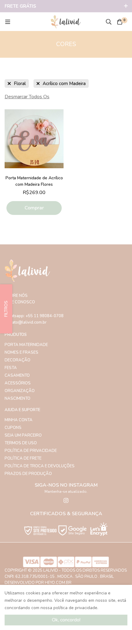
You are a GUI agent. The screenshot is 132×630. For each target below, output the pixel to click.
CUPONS (13, 427)
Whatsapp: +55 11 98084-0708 (34, 316)
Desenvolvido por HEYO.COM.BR (38, 582)
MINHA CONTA (19, 420)
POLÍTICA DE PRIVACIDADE (31, 450)
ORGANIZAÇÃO (20, 391)
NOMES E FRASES (21, 352)
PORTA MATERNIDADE (26, 345)
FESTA (11, 368)
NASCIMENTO (17, 398)
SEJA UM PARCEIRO (23, 435)
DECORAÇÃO (17, 360)
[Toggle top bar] (126, 6)
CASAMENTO (17, 375)
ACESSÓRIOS (18, 383)
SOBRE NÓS (16, 295)
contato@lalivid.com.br (26, 322)
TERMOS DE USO (21, 443)
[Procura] (108, 22)
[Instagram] (66, 500)
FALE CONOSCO (20, 302)
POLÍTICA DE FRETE (23, 458)
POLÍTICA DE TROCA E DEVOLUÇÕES (40, 466)
